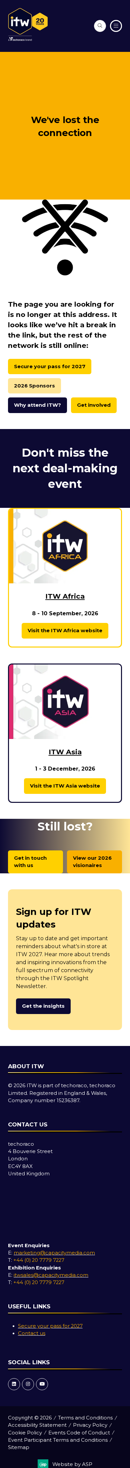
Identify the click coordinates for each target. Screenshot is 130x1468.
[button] (100, 26)
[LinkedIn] (14, 1384)
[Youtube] (42, 1384)
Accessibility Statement (37, 1425)
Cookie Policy (25, 1433)
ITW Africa (65, 596)
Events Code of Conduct (79, 1433)
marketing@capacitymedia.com (54, 1253)
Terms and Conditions (85, 1418)
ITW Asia (65, 752)
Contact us (31, 1333)
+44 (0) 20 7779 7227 (38, 1260)
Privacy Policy (90, 1425)
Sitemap (18, 1447)
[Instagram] (28, 1384)
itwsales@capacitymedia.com (51, 1275)
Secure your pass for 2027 (50, 1326)
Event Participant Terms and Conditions (58, 1440)
